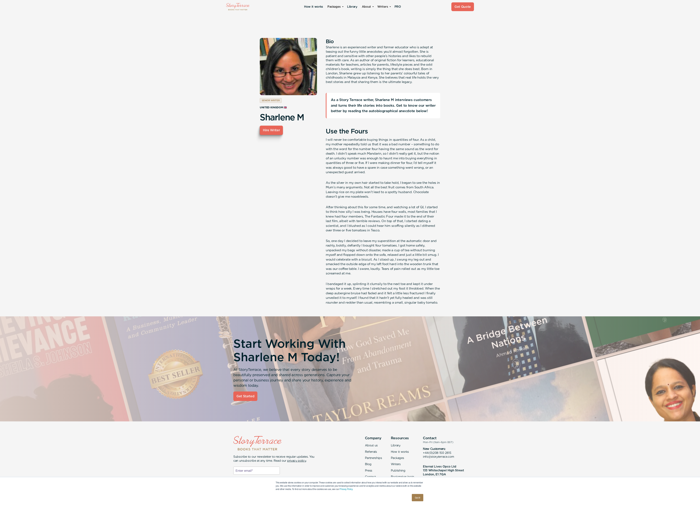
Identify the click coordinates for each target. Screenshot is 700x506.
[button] (335, 6)
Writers (396, 464)
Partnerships (373, 458)
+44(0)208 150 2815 (437, 453)
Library (352, 6)
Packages (397, 458)
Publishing (398, 470)
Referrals (371, 451)
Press (368, 470)
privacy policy (296, 460)
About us (371, 445)
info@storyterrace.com (438, 456)
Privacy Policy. (346, 489)
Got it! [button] (417, 497)
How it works (313, 6)
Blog (368, 464)
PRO (397, 6)
